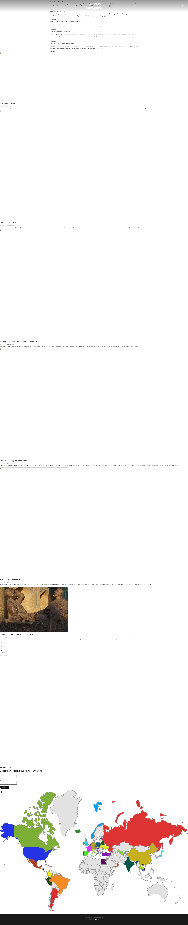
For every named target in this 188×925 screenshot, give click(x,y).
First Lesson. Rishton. (8, 103)
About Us (74, 6)
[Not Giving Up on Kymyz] (34, 468)
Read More (53, 19)
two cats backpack (94, 5)
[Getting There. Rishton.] (34, 111)
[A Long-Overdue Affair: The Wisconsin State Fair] (34, 230)
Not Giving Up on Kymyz (10, 580)
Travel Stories (51, 6)
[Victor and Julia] (94, 710)
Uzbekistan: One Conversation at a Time (62, 44)
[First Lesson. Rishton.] (34, 53)
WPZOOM (97, 919)
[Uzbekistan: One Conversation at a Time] (34, 587)
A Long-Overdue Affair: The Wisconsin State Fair (65, 21)
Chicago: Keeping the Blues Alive (60, 31)
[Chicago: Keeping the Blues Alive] (34, 349)
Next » (3, 652)
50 (2, 650)
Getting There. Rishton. (9, 222)
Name (1, 773)
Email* (2, 780)
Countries (64, 6)
